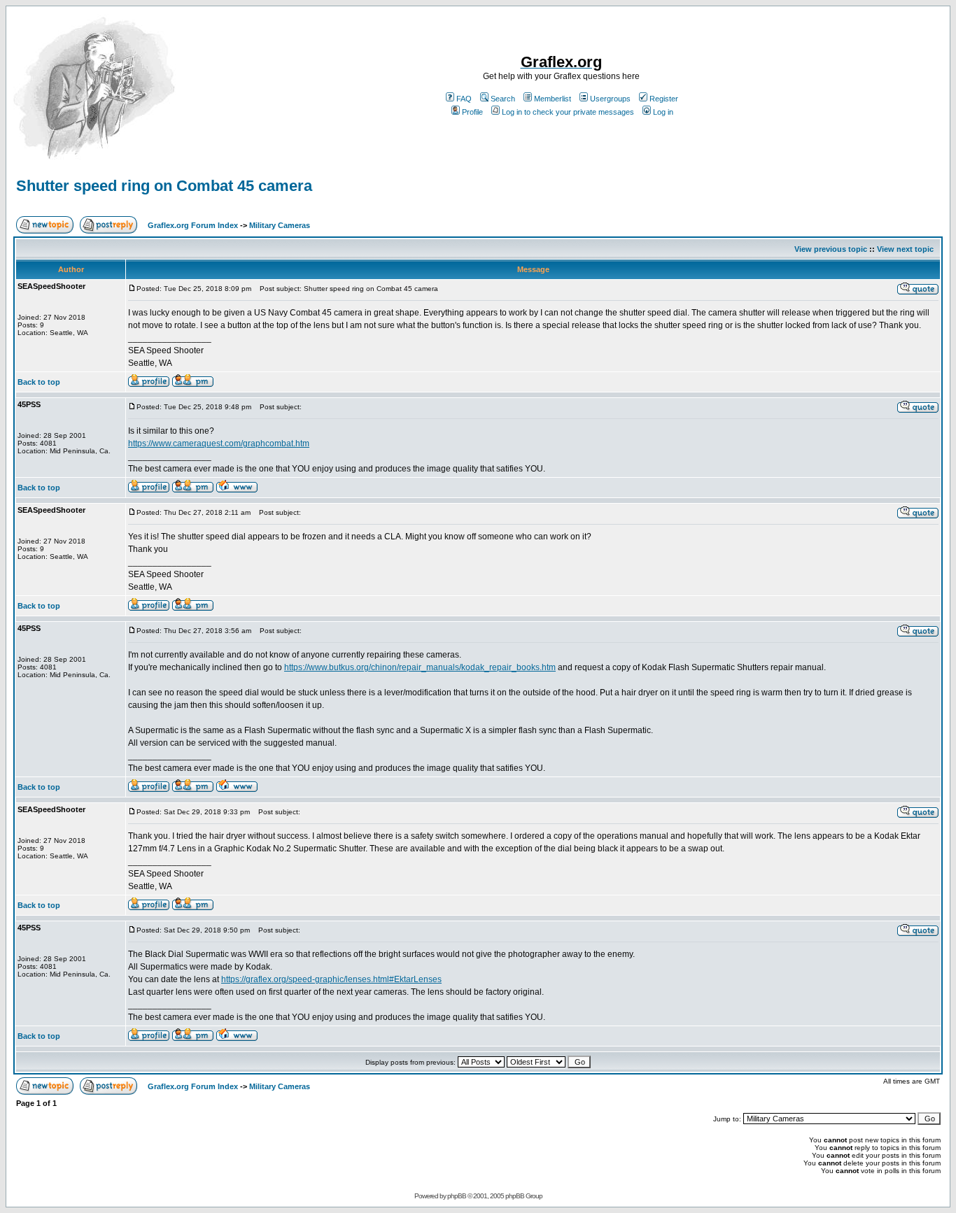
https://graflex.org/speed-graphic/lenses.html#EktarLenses (331, 979)
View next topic (905, 249)
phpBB (456, 1196)
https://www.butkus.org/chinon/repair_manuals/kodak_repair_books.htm (420, 667)
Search (503, 98)
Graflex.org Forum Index (193, 225)
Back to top (38, 382)
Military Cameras (279, 225)
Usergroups (610, 98)
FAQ (464, 98)
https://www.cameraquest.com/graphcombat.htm (218, 443)
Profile (472, 112)
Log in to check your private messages (568, 112)
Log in (663, 112)
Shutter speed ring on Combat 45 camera (164, 185)
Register (663, 98)
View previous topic (830, 249)
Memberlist (552, 98)
